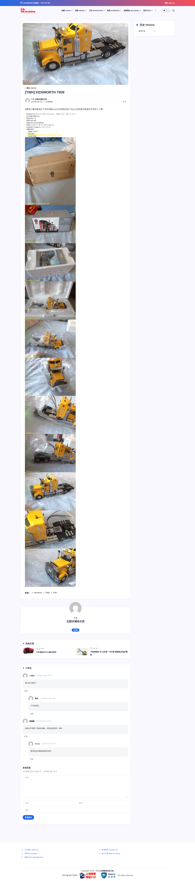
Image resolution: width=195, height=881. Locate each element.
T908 (47, 593)
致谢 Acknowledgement (33, 857)
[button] (166, 10)
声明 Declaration (30, 853)
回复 (26, 691)
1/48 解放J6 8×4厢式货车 (46, 652)
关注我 (75, 630)
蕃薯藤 (32, 721)
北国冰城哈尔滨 (41, 99)
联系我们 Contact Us (110, 850)
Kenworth (38, 593)
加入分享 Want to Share (111, 853)
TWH (55, 593)
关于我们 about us (31, 850)
